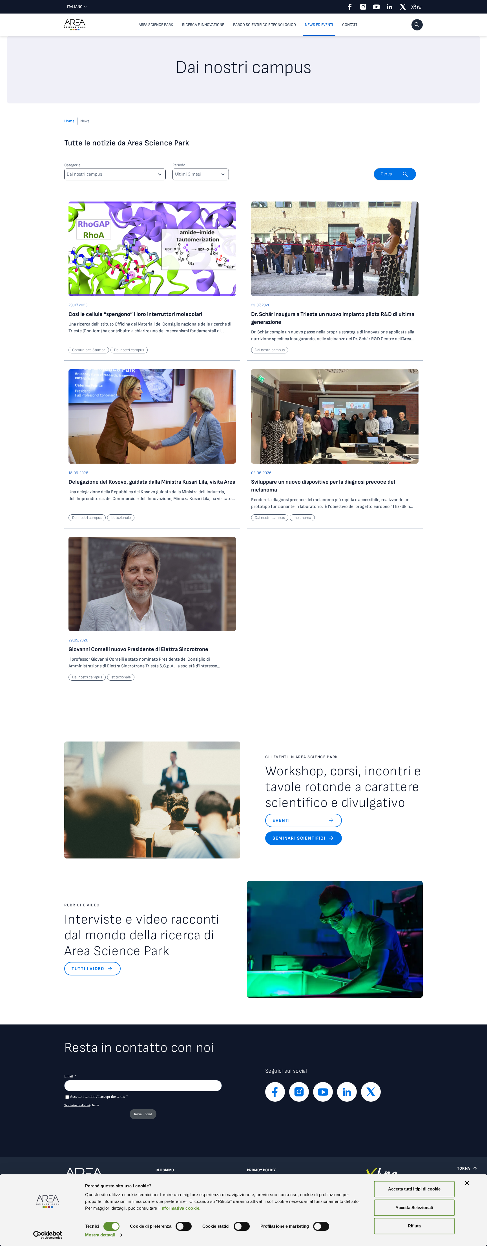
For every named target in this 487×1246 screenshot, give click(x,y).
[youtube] (376, 6)
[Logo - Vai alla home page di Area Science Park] (74, 24)
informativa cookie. (180, 1208)
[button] (417, 24)
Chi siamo (165, 1170)
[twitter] (403, 6)
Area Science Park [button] (156, 24)
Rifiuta (414, 1225)
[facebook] (350, 6)
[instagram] (363, 6)
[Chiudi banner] (467, 1183)
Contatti (350, 24)
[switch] (184, 1226)
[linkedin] (389, 6)
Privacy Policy (261, 1170)
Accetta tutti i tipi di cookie (414, 1189)
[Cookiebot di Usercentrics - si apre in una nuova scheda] (47, 1235)
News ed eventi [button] (319, 24)
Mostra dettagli (100, 1234)
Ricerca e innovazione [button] (203, 24)
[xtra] (416, 6)
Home (69, 121)
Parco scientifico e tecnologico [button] (264, 24)
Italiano (75, 6)
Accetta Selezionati (414, 1207)
